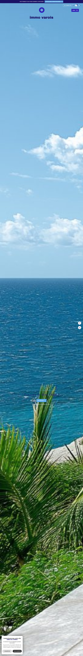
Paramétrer (7, 651)
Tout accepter (17, 651)
